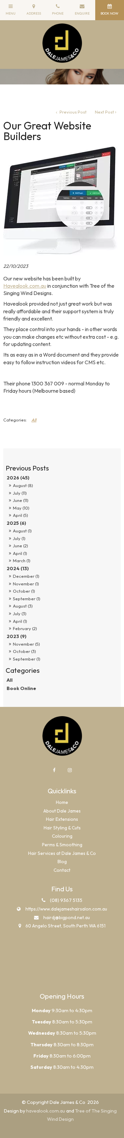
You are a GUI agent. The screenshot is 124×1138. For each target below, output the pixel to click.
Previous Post (73, 112)
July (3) (19, 613)
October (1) (24, 591)
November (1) (26, 583)
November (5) (26, 644)
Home (62, 802)
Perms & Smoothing (62, 845)
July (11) (20, 493)
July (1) (19, 538)
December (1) (26, 576)
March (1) (21, 560)
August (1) (22, 530)
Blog (62, 862)
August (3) (23, 606)
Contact (62, 870)
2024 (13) (18, 568)
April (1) (20, 553)
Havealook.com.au (24, 285)
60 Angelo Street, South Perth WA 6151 (65, 926)
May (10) (21, 508)
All (10, 680)
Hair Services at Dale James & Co (62, 853)
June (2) (20, 545)
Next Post (104, 112)
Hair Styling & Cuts (62, 828)
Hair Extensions (62, 819)
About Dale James (62, 811)
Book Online (21, 688)
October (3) (24, 651)
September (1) (26, 598)
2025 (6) (16, 523)
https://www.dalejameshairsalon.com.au (66, 909)
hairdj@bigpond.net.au (66, 917)
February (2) (25, 628)
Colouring (62, 836)
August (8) (23, 485)
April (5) (20, 515)
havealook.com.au (45, 1111)
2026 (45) (18, 478)
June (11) (20, 500)
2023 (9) (16, 636)
